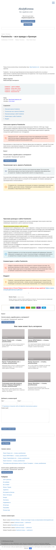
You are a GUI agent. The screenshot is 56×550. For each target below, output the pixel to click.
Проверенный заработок (28, 21)
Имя (2, 401)
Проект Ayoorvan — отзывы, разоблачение (37, 362)
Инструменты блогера (8, 492)
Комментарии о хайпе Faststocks (13, 116)
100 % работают (7, 479)
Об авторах (6, 505)
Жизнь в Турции (7, 487)
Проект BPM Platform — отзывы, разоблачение (38, 340)
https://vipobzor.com (34, 67)
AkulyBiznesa (26, 8)
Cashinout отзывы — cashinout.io (22, 522)
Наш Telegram (28, 24)
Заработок (5, 489)
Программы (6, 507)
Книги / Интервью (7, 494)
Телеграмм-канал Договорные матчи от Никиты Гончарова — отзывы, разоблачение (12, 385)
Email (19, 401)
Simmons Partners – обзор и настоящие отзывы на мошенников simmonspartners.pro (32, 520)
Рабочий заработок (7, 472)
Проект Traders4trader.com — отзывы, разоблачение (11, 362)
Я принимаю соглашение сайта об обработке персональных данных (20, 406)
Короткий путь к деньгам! (17, 525)
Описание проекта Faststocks (12, 109)
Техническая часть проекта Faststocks (14, 111)
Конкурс (5, 497)
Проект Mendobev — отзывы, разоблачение (37, 384)
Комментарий (4, 408)
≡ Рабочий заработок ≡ (10, 160)
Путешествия (6, 510)
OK (30, 548)
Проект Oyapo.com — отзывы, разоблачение (12, 340)
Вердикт (7, 118)
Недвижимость (7, 502)
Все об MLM (6, 484)
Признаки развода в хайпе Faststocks (14, 113)
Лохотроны (22, 39)
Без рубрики (6, 482)
